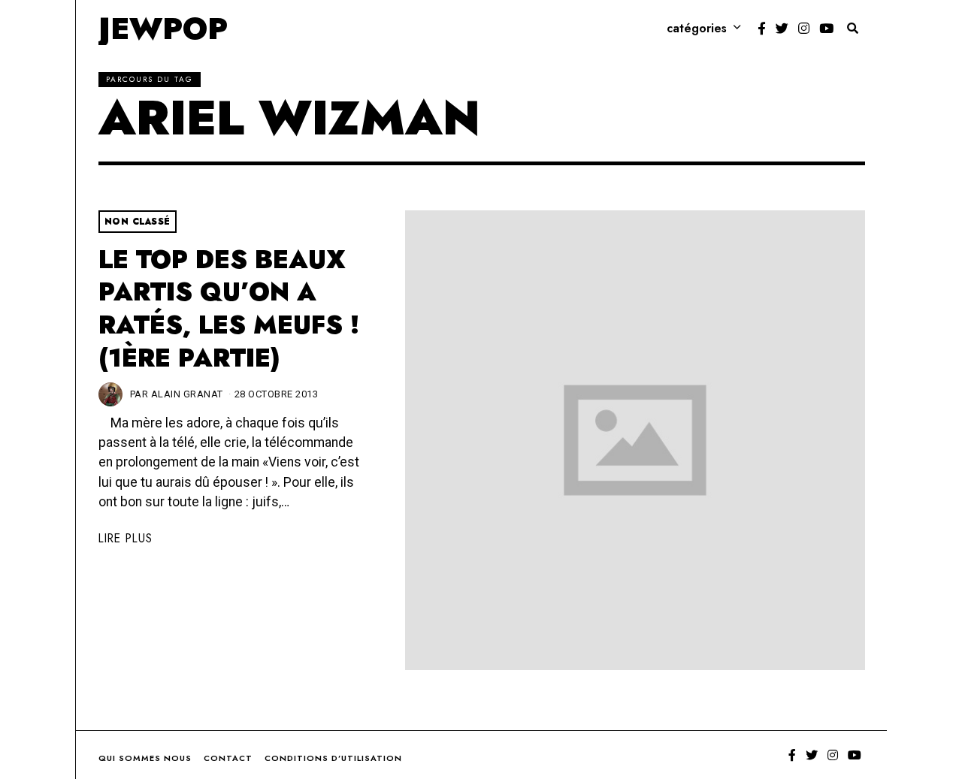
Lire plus (125, 538)
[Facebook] (762, 29)
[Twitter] (782, 29)
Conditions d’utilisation (333, 758)
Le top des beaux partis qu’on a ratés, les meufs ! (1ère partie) (228, 308)
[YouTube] (826, 29)
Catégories (697, 28)
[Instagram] (803, 29)
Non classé (137, 221)
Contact (228, 758)
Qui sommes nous (145, 758)
